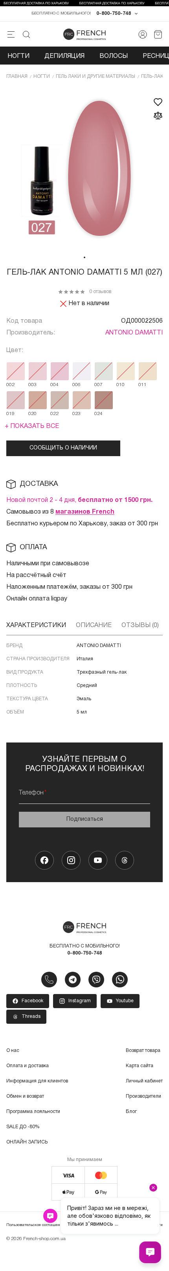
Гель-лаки (154, 76)
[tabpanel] (84, 169)
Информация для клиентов (37, 1081)
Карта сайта (139, 1066)
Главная (17, 76)
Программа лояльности (33, 1111)
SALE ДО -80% (23, 1127)
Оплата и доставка (27, 1066)
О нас (12, 1050)
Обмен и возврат (25, 1096)
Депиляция (64, 56)
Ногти (18, 56)
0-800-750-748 (113, 13)
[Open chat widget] (150, 1252)
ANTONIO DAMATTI (134, 333)
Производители (143, 1096)
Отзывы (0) (140, 625)
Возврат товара (143, 1050)
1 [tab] (84, 257)
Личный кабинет (144, 1081)
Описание (94, 625)
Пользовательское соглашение (35, 1225)
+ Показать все (32, 426)
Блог (131, 1111)
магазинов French (84, 512)
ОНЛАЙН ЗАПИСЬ (27, 1142)
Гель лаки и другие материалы (95, 76)
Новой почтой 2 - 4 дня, (79, 500)
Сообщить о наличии (63, 448)
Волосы (113, 56)
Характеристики (36, 625)
